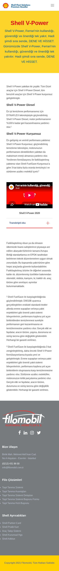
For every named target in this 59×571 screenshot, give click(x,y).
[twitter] (39, 432)
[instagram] (32, 432)
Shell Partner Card (11, 523)
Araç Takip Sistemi (11, 531)
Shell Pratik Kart (10, 527)
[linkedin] (25, 432)
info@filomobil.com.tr (12, 467)
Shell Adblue (8, 539)
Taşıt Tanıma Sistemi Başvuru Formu (20, 499)
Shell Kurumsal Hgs (12, 535)
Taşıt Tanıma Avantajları (14, 491)
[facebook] (19, 432)
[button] (29, 223)
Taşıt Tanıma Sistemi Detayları (17, 495)
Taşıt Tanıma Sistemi (12, 487)
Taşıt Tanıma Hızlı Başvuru (15, 503)
